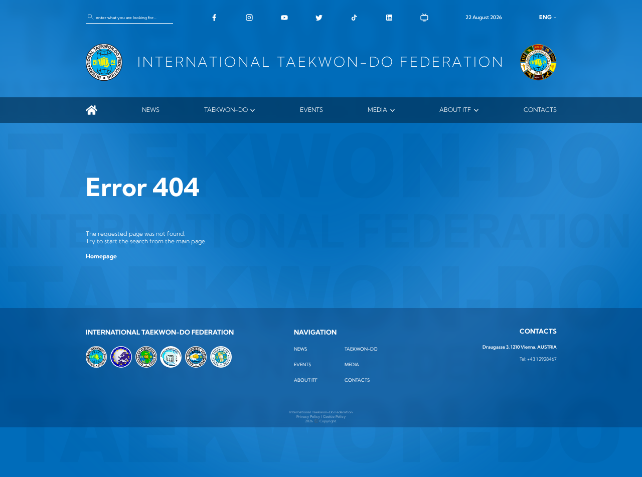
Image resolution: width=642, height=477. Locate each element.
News (150, 109)
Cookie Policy (334, 416)
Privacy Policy (308, 416)
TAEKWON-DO (226, 109)
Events (311, 109)
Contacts (540, 109)
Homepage (101, 256)
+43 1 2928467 (542, 359)
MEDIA (377, 109)
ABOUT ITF (455, 109)
